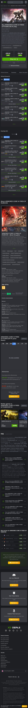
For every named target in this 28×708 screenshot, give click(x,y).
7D (3, 343)
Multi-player (10, 251)
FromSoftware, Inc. (17, 45)
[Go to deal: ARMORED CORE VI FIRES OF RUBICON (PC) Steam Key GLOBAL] (14, 154)
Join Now (14, 585)
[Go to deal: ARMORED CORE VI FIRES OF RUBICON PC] (14, 142)
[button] (2, 2)
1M (7, 343)
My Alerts (14, 603)
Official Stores (4, 72)
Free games (3, 645)
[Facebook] (6, 631)
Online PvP (20, 251)
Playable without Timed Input (9, 262)
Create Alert (14, 396)
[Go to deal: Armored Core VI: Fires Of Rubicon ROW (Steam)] (14, 188)
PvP (15, 251)
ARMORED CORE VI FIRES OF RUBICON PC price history (10, 338)
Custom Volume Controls (8, 260)
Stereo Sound (21, 262)
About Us (3, 655)
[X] (21, 631)
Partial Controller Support (16, 257)
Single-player (6, 255)
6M (15, 343)
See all (24, 338)
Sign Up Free (14, 619)
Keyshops (13, 72)
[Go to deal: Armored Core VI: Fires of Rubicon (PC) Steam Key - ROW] (14, 163)
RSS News (3, 663)
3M (11, 343)
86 (7, 293)
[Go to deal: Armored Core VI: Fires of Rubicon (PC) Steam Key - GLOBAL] (14, 171)
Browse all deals (4, 641)
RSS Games (4, 665)
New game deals (5, 639)
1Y (18, 343)
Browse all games (5, 647)
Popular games (4, 643)
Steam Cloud (6, 257)
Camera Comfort (6, 264)
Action (15, 47)
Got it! (24, 706)
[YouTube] (13, 631)
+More (14, 124)
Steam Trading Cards (16, 253)
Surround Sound (16, 264)
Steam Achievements (15, 255)
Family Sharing (6, 253)
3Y (26, 343)
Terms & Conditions (5, 662)
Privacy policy (4, 660)
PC (2, 475)
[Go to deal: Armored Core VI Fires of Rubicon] (14, 147)
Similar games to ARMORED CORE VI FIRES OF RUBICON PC (10, 405)
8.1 (9, 293)
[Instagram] (10, 631)
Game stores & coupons (6, 649)
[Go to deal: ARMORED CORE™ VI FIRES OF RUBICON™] (14, 89)
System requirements (7, 298)
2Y (22, 343)
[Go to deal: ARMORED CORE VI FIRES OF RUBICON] (14, 84)
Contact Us (3, 657)
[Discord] (17, 631)
